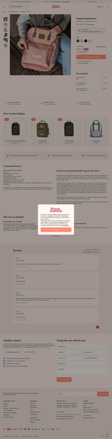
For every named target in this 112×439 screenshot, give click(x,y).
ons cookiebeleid (64, 225)
